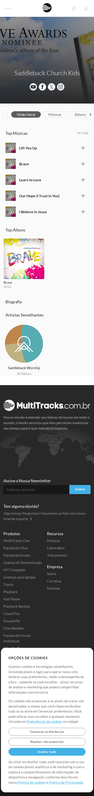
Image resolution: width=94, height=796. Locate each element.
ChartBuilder (13, 628)
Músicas (54, 114)
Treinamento (57, 555)
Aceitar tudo (47, 752)
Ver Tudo (83, 133)
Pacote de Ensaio (16, 555)
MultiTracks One (16, 540)
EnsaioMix (11, 621)
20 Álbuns (24, 374)
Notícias (53, 588)
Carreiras (54, 581)
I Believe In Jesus (33, 212)
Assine (80, 489)
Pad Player (11, 599)
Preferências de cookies (44, 721)
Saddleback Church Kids (47, 73)
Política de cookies (32, 782)
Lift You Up (28, 148)
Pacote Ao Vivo (15, 548)
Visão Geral (26, 114)
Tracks (8, 584)
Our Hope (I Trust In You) (39, 196)
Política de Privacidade (66, 782)
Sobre (51, 573)
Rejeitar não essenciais (47, 742)
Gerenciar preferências (47, 732)
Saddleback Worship (24, 368)
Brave (24, 164)
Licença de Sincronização (22, 562)
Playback (10, 591)
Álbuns (80, 114)
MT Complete (14, 570)
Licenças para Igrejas (19, 577)
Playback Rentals (16, 606)
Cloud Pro (11, 613)
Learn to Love (30, 180)
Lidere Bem (56, 548)
